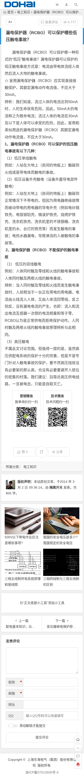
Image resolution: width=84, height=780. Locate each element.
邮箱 (15, 693)
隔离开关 (56, 487)
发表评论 (51, 22)
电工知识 (23, 12)
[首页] (78, 739)
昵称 (15, 682)
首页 (10, 12)
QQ (11, 716)
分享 (59, 452)
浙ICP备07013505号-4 (42, 772)
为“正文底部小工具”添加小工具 (42, 603)
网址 (11, 704)
